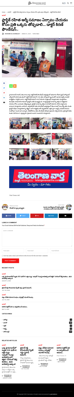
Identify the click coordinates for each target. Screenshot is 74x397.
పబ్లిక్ (37, 325)
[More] (14, 86)
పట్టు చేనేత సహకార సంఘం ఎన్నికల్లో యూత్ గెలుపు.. (18, 297)
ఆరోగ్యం (37, 319)
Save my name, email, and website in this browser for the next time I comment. (26, 256)
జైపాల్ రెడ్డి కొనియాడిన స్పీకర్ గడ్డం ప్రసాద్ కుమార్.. (17, 288)
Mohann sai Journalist (12, 33)
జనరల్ (9, 12)
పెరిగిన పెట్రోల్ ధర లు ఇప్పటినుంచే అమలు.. (15, 307)
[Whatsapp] (11, 86)
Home (3, 12)
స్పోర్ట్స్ (37, 328)
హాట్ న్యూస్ (37, 331)
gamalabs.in (53, 394)
